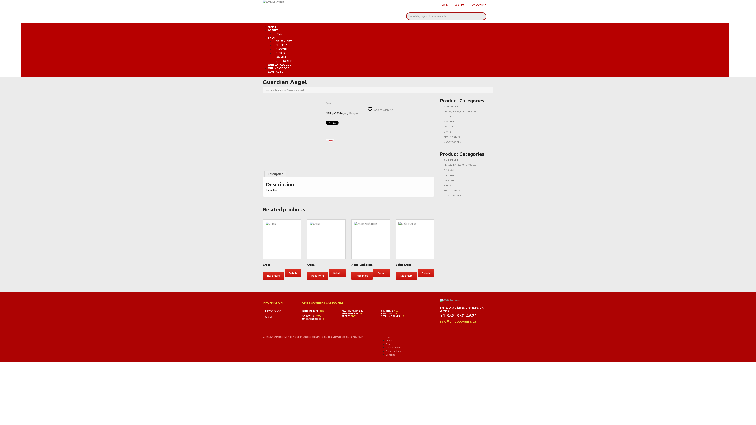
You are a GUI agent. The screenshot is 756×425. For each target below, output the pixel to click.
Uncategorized (452, 142)
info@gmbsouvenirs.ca (458, 321)
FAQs (279, 33)
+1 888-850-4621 (458, 315)
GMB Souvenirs (271, 337)
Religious (281, 45)
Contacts (275, 71)
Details (293, 273)
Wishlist (459, 5)
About (273, 30)
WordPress (308, 337)
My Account (479, 5)
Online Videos (278, 68)
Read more (273, 275)
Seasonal (282, 49)
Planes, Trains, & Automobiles (460, 111)
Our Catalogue (279, 64)
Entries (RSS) (320, 337)
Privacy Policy (273, 311)
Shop (272, 37)
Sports (280, 53)
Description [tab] (275, 174)
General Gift (284, 41)
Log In (444, 5)
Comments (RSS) (341, 337)
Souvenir (281, 57)
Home (272, 26)
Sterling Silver (285, 61)
